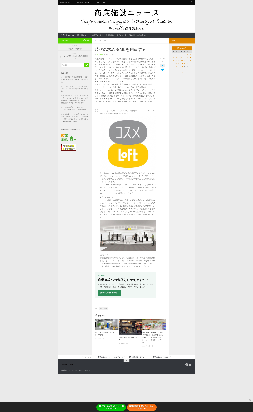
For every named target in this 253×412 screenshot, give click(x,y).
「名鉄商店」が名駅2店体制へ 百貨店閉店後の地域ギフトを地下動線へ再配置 (74, 79)
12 (179, 60)
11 (176, 60)
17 (173, 64)
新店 (101, 308)
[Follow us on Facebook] (84, 40)
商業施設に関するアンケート (116, 35)
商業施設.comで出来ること (138, 35)
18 (176, 64)
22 (187, 64)
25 (176, 67)
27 (182, 67)
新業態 (106, 308)
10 (173, 60)
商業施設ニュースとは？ (85, 2)
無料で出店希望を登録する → (109, 293)
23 (190, 64)
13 (182, 60)
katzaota (100, 55)
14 (184, 60)
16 (190, 60)
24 (173, 67)
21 (184, 64)
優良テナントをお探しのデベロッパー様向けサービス (111, 407)
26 (179, 67)
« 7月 (181, 72)
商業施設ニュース (83, 35)
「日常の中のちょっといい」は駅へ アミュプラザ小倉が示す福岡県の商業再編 (74, 88)
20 (182, 64)
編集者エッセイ (97, 35)
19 (179, 64)
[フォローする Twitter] (88, 40)
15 (187, 60)
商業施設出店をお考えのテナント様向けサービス (141, 407)
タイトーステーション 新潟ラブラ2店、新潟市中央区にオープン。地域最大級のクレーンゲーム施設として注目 (152, 338)
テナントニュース (67, 35)
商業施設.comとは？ (67, 2)
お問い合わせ (101, 2)
